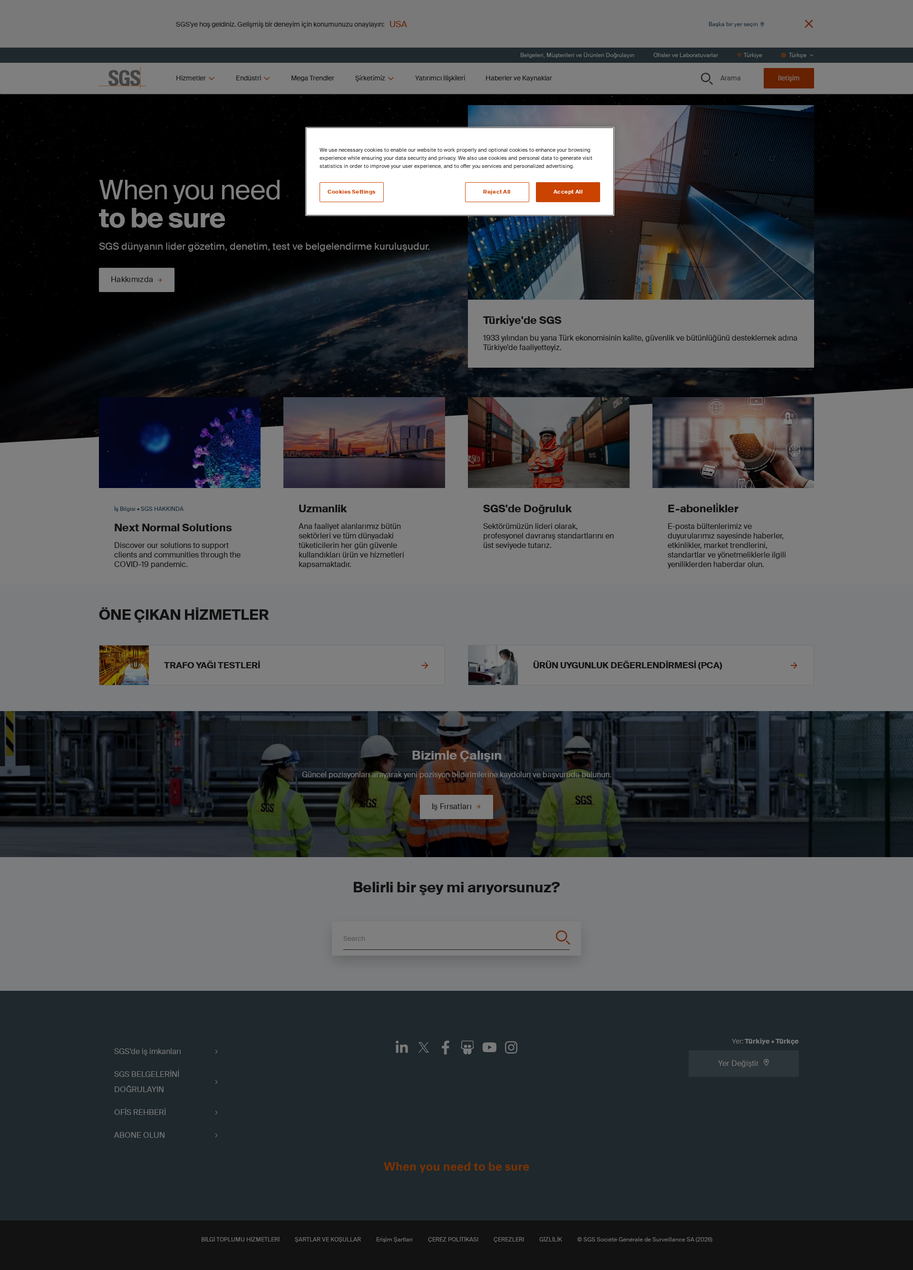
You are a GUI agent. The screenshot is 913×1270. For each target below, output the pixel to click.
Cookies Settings (352, 191)
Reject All (497, 191)
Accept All (568, 191)
